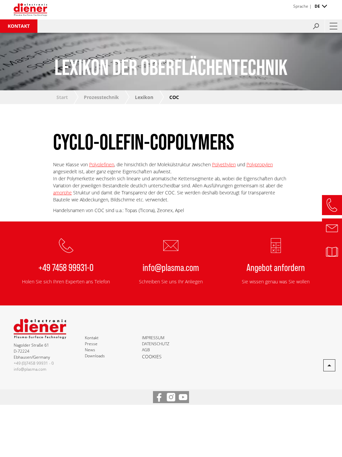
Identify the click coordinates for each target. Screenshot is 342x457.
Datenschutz (155, 344)
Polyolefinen (101, 164)
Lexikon (144, 97)
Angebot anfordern (275, 267)
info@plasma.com (171, 267)
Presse (91, 344)
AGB (146, 350)
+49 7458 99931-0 (66, 267)
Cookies (152, 356)
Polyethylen (224, 164)
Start (62, 97)
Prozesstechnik (101, 97)
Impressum (153, 338)
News (90, 350)
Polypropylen (259, 164)
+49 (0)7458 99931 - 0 (34, 363)
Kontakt (19, 26)
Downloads (95, 356)
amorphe (62, 192)
